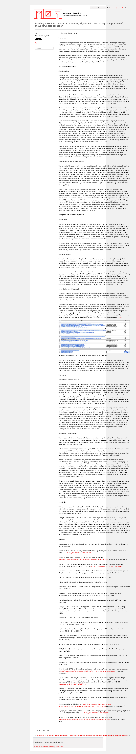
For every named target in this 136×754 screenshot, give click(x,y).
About (93, 8)
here (120, 317)
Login (118, 8)
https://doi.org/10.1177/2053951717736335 (94, 713)
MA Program (110, 8)
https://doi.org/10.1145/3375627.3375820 (72, 684)
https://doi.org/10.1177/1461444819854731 (77, 553)
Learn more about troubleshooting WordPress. (48, 747)
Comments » (39, 43)
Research (101, 8)
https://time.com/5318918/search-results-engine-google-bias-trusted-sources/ (84, 719)
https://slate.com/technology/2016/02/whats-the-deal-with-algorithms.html (83, 559)
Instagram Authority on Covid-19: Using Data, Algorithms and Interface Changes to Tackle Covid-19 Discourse (92, 735)
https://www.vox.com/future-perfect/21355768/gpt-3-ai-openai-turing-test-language (88, 671)
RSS (125, 8)
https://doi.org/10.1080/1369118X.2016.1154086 (107, 566)
